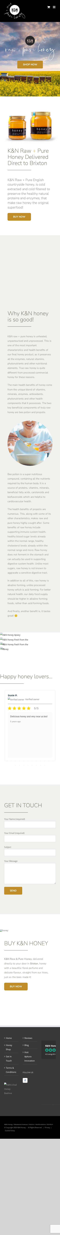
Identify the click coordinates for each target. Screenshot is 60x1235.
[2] (4, 649)
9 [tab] (40, 761)
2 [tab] (11, 761)
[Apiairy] (10, 634)
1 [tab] (7, 761)
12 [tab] (53, 761)
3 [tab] (15, 761)
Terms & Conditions (11, 1069)
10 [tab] (44, 761)
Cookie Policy (10, 1130)
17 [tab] (32, 765)
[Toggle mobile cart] (48, 7)
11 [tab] (48, 761)
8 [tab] (36, 761)
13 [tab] (15, 765)
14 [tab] (19, 765)
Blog (26, 1045)
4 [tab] (19, 761)
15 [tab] (23, 765)
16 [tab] (28, 765)
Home (9, 1038)
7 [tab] (32, 761)
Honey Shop (9, 1047)
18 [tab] (36, 765)
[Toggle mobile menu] (54, 7)
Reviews (28, 1038)
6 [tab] (28, 761)
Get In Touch (9, 1058)
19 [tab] (40, 765)
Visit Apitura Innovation (29, 1056)
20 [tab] (44, 765)
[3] (15, 644)
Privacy (47, 1127)
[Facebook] (25, 1080)
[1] (15, 639)
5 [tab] (23, 761)
